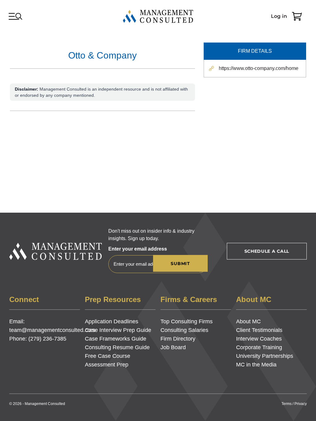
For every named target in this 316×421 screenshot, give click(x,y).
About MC (248, 321)
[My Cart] (297, 16)
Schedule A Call (266, 251)
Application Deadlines (111, 321)
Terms (286, 404)
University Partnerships (264, 356)
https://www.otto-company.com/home (258, 68)
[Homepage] (158, 16)
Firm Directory (177, 339)
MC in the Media (256, 365)
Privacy (300, 404)
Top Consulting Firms (186, 321)
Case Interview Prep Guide (118, 330)
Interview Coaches (259, 339)
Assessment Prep (106, 365)
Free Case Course (107, 356)
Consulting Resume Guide (117, 347)
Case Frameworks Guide (115, 339)
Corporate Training (259, 347)
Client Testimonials (259, 330)
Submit (180, 263)
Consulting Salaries (184, 330)
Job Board (173, 347)
